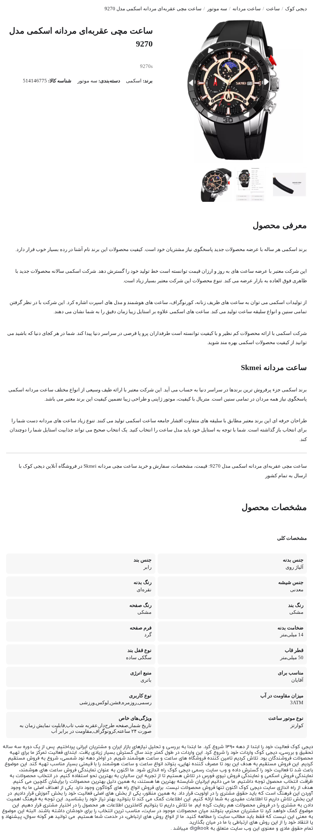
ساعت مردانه (246, 8)
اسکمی (134, 81)
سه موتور (217, 8)
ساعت (273, 8)
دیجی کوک (296, 8)
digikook (199, 828)
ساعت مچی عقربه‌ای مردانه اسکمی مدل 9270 (153, 8)
